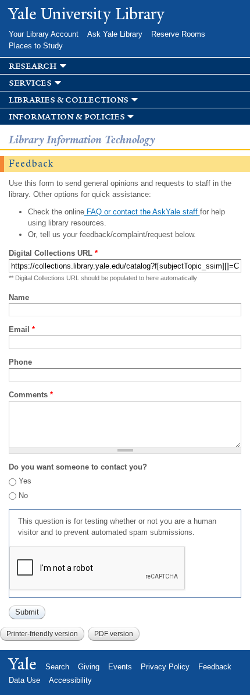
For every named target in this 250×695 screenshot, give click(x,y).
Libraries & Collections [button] (68, 100)
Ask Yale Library (114, 34)
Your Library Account (43, 34)
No (23, 495)
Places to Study (36, 45)
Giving (88, 666)
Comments (31, 394)
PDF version (113, 634)
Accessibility (70, 680)
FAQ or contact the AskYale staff (142, 211)
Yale (23, 664)
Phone (20, 362)
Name (19, 297)
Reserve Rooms (178, 34)
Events (120, 666)
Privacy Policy (165, 666)
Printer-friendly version (42, 634)
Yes (25, 481)
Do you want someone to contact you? (78, 467)
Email (22, 329)
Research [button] (33, 66)
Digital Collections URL (53, 253)
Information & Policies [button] (66, 117)
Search (57, 666)
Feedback (214, 666)
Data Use (24, 680)
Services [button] (30, 83)
